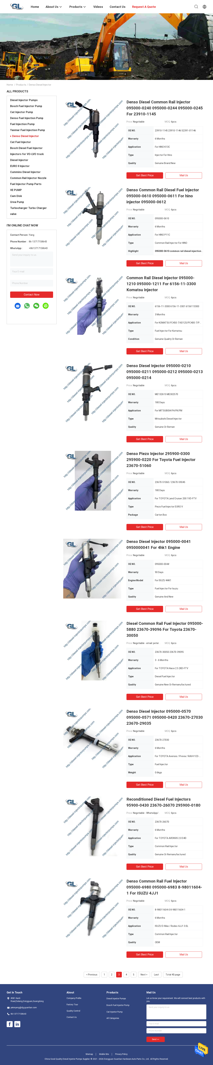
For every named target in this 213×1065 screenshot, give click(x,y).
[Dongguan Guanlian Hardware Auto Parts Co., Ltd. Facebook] (10, 1024)
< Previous (91, 974)
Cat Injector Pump (21, 112)
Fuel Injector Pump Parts (25, 184)
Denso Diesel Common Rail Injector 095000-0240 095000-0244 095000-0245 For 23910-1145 (164, 108)
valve (13, 214)
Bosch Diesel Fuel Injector (26, 148)
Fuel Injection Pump (22, 124)
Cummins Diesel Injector (25, 172)
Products (21, 84)
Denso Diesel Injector (25, 136)
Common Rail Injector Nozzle (28, 178)
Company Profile (74, 998)
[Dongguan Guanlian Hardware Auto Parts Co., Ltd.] (17, 6)
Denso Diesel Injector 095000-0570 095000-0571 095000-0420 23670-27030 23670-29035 (164, 717)
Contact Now (31, 294)
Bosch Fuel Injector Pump (26, 106)
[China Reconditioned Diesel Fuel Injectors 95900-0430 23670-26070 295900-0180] (93, 826)
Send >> (155, 1039)
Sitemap (89, 1054)
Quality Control (73, 1011)
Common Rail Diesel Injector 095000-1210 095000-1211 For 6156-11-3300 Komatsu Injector (161, 284)
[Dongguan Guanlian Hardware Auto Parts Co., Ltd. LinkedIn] (17, 1024)
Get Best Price (145, 175)
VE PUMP (16, 190)
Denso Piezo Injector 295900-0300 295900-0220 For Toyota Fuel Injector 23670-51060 (161, 459)
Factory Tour (72, 1004)
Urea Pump (17, 202)
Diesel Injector (19, 160)
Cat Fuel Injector (20, 142)
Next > (144, 974)
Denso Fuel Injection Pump (26, 118)
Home (10, 84)
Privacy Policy (121, 1054)
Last (156, 974)
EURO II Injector (20, 166)
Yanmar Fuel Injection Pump (27, 130)
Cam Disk (16, 196)
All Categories (112, 1018)
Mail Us (184, 175)
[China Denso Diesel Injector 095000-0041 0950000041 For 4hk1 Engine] (93, 568)
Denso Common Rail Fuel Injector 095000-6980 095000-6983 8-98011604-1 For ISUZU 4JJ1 (164, 887)
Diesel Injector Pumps (24, 100)
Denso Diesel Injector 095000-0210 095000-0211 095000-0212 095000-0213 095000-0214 (164, 371)
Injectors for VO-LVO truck (27, 154)
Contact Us (72, 1017)
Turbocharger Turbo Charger (28, 208)
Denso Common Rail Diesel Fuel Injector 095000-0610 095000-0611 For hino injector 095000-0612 (162, 196)
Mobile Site (104, 1054)
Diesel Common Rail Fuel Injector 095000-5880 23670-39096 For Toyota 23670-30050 (164, 629)
